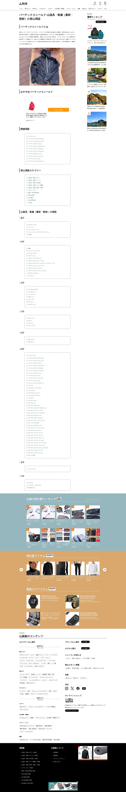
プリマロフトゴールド (34, 395)
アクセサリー (42, 8)
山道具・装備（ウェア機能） (36, 185)
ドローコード (32, 325)
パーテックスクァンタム (35, 144)
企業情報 (55, 752)
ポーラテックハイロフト (35, 430)
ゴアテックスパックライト (35, 268)
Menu (105, 4)
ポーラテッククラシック (35, 415)
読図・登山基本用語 (33, 192)
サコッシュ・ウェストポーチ (39, 691)
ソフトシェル (23, 663)
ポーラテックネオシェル (35, 425)
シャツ (37, 657)
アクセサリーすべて (42, 694)
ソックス (43, 663)
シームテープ (32, 294)
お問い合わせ (56, 761)
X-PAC (30, 234)
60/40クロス (31, 488)
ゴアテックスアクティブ (35, 258)
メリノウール (32, 469)
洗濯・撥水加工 (33, 728)
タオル (55, 691)
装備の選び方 (39, 726)
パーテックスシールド (34, 375)
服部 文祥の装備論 (47, 739)
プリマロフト (32, 390)
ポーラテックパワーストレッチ (36, 445)
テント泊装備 (23, 677)
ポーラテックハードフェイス (36, 428)
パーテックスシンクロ (34, 158)
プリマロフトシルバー (34, 393)
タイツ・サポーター (34, 663)
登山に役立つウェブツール (27, 726)
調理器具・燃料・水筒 (48, 674)
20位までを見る (100, 22)
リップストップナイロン (35, 485)
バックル (30, 385)
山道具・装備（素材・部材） (36, 187)
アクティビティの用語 (27, 767)
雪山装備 (22, 683)
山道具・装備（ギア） (34, 178)
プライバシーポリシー (59, 758)
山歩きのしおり (24, 739)
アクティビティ (32, 190)
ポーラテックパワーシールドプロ (37, 443)
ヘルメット (44, 680)
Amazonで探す (58, 110)
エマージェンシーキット (46, 677)
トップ (21, 8)
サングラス (23, 691)
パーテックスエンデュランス (36, 141)
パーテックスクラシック (35, 153)
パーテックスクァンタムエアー (36, 146)
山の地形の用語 (25, 777)
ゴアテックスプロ (33, 273)
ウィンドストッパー (33, 229)
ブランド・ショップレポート (36, 707)
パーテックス (32, 136)
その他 (30, 202)
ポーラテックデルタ (33, 423)
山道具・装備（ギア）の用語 (29, 752)
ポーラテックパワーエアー (35, 435)
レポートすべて (24, 709)
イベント (68, 658)
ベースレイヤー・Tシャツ (26, 657)
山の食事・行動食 (59, 8)
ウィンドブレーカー (41, 660)
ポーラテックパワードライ (35, 450)
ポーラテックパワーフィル (35, 453)
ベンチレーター (32, 400)
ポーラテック (32, 403)
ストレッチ (31, 299)
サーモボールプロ (33, 289)
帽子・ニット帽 (52, 663)
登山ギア (35, 8)
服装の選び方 (23, 728)
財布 (50, 691)
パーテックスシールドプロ (35, 156)
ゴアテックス (32, 256)
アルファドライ (32, 224)
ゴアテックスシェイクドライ (36, 266)
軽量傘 (27, 694)
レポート (50, 8)
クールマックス (32, 253)
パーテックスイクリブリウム (36, 139)
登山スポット (92, 8)
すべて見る (84, 642)
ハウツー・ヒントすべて (26, 731)
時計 (29, 691)
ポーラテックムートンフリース (36, 420)
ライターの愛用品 (50, 707)
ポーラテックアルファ (34, 405)
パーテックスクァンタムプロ (36, 151)
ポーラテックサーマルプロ (35, 418)
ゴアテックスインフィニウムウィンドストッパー (41, 263)
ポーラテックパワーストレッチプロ (38, 448)
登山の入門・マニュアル (45, 728)
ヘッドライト (23, 680)
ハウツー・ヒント (71, 8)
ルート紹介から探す (86, 668)
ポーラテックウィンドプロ (35, 410)
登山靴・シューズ (35, 674)
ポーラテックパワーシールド (36, 440)
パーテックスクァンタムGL (35, 149)
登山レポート (23, 707)
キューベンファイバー (34, 251)
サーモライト (32, 292)
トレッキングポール (34, 680)
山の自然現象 (32, 200)
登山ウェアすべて (39, 666)
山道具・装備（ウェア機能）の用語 (30, 761)
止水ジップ (31, 297)
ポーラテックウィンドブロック (36, 413)
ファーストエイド (33, 677)
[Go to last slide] (21, 569)
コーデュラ (31, 275)
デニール (30, 323)
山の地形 (30, 197)
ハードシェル (51, 660)
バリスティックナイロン (35, 388)
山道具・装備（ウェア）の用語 (29, 755)
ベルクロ (30, 398)
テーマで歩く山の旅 (35, 739)
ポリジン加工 (32, 455)
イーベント (31, 227)
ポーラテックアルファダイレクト (37, 408)
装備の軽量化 (48, 726)
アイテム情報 (85, 658)
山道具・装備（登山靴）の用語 (29, 758)
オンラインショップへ (71, 710)
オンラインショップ (91, 499)
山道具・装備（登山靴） (35, 182)
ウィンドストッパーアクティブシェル (38, 232)
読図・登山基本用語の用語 (28, 770)
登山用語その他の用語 (27, 783)
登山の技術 (31, 195)
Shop (100, 4)
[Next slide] (104, 569)
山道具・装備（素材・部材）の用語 (30, 764)
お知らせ (84, 8)
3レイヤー (31, 302)
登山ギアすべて (30, 683)
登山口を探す (75, 668)
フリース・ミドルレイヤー (27, 660)
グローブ (33, 694)
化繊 (29, 248)
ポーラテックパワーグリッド (36, 438)
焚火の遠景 (57, 739)
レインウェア (54, 655)
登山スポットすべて (99, 668)
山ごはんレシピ (24, 717)
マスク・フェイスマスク (26, 666)
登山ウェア (28, 8)
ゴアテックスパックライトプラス (37, 270)
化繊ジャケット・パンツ (42, 655)
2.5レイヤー (31, 339)
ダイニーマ (31, 318)
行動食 (31, 717)
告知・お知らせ (76, 658)
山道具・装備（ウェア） (35, 180)
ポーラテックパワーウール (35, 433)
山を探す (68, 668)
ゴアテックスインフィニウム (36, 261)
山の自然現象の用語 (26, 780)
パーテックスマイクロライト (36, 161)
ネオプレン (31, 342)
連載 (79, 8)
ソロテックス (32, 304)
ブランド (100, 8)
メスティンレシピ (40, 717)
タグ (105, 8)
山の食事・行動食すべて (53, 717)
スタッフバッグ (53, 680)
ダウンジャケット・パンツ (27, 655)
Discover (95, 4)
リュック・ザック (24, 674)
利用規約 (55, 755)
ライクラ (30, 483)
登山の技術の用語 (26, 774)
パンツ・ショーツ (45, 657)
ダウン (30, 320)
